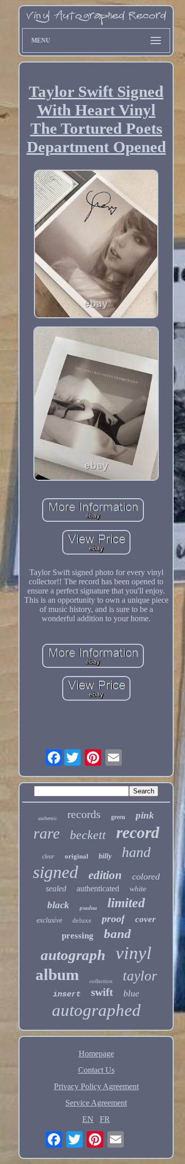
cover (145, 919)
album (57, 975)
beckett (88, 835)
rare (46, 833)
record (137, 832)
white (138, 889)
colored (146, 876)
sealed (56, 888)
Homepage (96, 1053)
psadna (88, 908)
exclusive (49, 920)
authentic (47, 818)
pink (145, 815)
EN (88, 1119)
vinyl (134, 953)
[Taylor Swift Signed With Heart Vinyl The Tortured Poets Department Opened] (96, 245)
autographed (96, 1010)
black (58, 905)
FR (105, 1119)
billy (105, 856)
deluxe (81, 920)
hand (136, 852)
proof (113, 918)
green (118, 817)
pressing (78, 936)
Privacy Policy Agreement (96, 1086)
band (117, 934)
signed (55, 872)
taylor (140, 976)
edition (105, 875)
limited (126, 902)
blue (131, 993)
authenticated (98, 888)
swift (102, 992)
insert (67, 994)
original (76, 856)
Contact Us (96, 1070)
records (84, 814)
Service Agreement (96, 1102)
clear (48, 856)
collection (101, 981)
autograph (73, 955)
